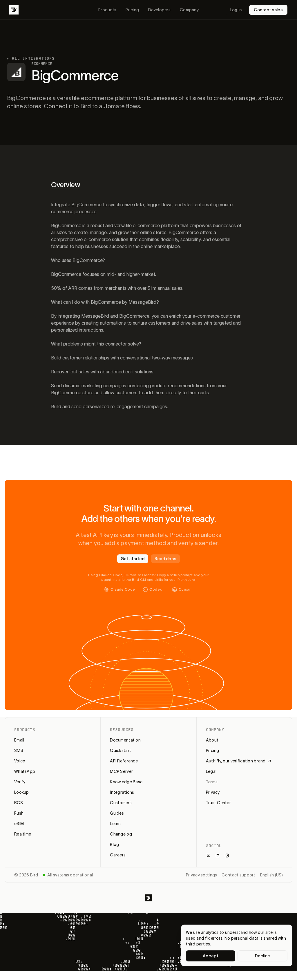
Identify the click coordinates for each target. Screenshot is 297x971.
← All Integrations (31, 58)
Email (19, 740)
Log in (236, 10)
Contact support (238, 875)
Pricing (132, 10)
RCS (18, 802)
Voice (19, 761)
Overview (65, 185)
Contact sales (268, 10)
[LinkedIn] (217, 855)
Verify (20, 782)
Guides (117, 813)
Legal (211, 771)
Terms (212, 782)
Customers (121, 802)
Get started (133, 558)
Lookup (21, 792)
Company (189, 10)
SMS (18, 750)
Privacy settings (201, 875)
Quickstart (120, 750)
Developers (159, 10)
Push (18, 813)
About (212, 740)
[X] (208, 855)
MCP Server (121, 771)
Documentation (125, 740)
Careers (118, 855)
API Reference (124, 761)
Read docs (166, 558)
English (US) (271, 875)
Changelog (121, 834)
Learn (115, 823)
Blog (114, 844)
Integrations (122, 792)
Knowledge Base (126, 782)
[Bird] (14, 10)
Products (107, 10)
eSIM (19, 823)
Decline (262, 956)
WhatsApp (24, 771)
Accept (210, 956)
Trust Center (218, 802)
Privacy (213, 792)
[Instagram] (226, 855)
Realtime (22, 834)
